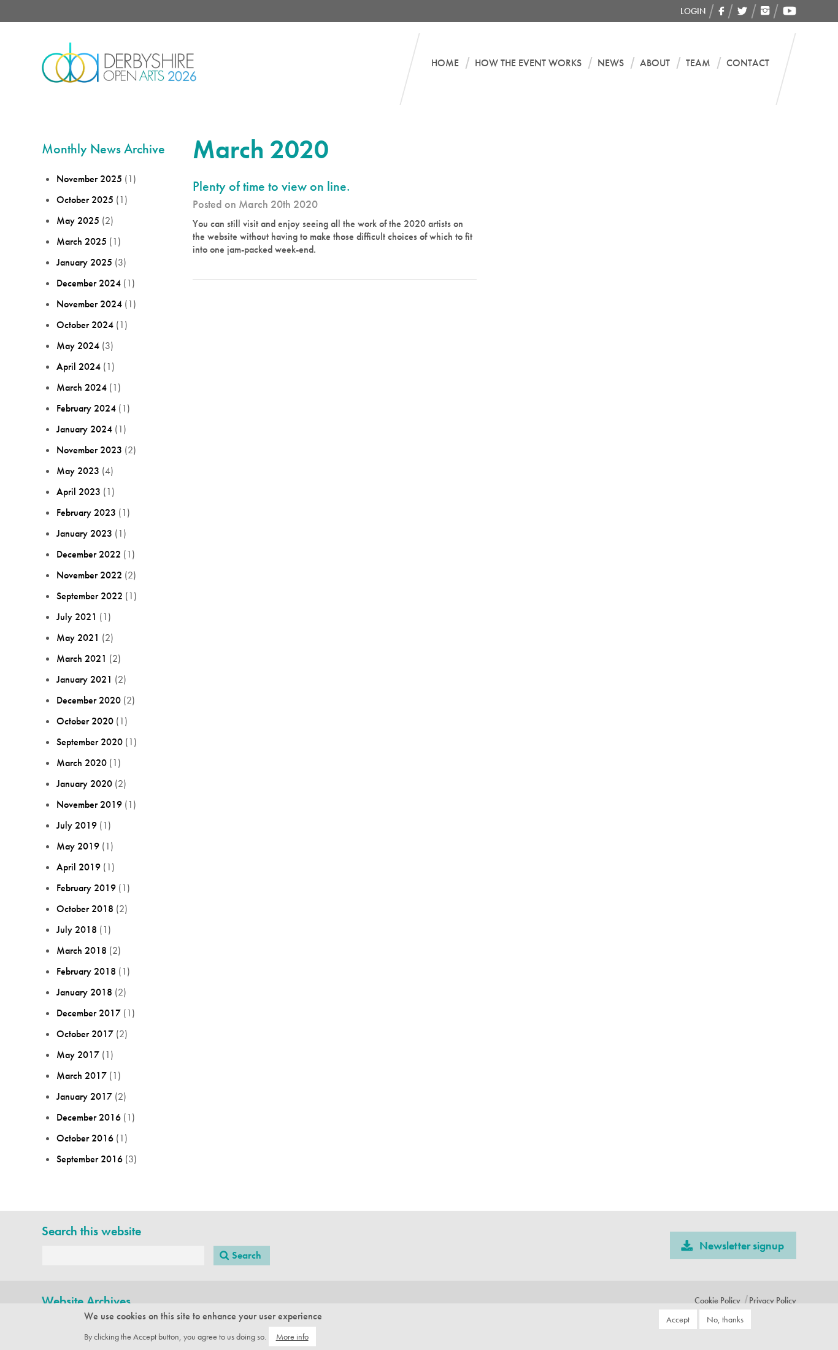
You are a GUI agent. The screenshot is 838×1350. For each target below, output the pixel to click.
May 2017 (77, 1054)
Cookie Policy (717, 1300)
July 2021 (76, 616)
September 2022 (89, 595)
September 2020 (89, 741)
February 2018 (86, 971)
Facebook (721, 10)
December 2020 (88, 700)
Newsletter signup (741, 1245)
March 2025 (81, 241)
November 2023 (89, 449)
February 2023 (86, 512)
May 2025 (77, 220)
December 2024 (88, 283)
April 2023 (78, 491)
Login (692, 11)
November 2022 (89, 575)
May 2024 (77, 345)
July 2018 (76, 929)
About (655, 63)
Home (445, 63)
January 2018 (84, 992)
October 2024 (84, 324)
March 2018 (81, 950)
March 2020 (81, 762)
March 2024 (81, 387)
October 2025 (84, 199)
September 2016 (89, 1158)
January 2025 (84, 262)
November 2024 (89, 303)
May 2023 (77, 470)
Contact (747, 63)
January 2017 (84, 1096)
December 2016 (88, 1117)
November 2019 (89, 804)
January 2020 (84, 783)
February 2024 (86, 408)
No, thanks (725, 1319)
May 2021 (77, 637)
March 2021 (81, 658)
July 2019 (76, 825)
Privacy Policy (772, 1300)
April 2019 (78, 867)
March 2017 (81, 1075)
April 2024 (78, 366)
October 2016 (84, 1138)
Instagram (765, 10)
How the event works (528, 63)
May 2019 (77, 846)
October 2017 (84, 1033)
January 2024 (84, 429)
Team (698, 63)
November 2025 (89, 178)
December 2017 (88, 1013)
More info (292, 1335)
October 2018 (84, 908)
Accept (678, 1319)
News (611, 63)
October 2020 (84, 721)
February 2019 (86, 887)
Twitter (742, 10)
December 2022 (88, 554)
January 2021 (84, 679)
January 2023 (84, 533)
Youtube (789, 10)
